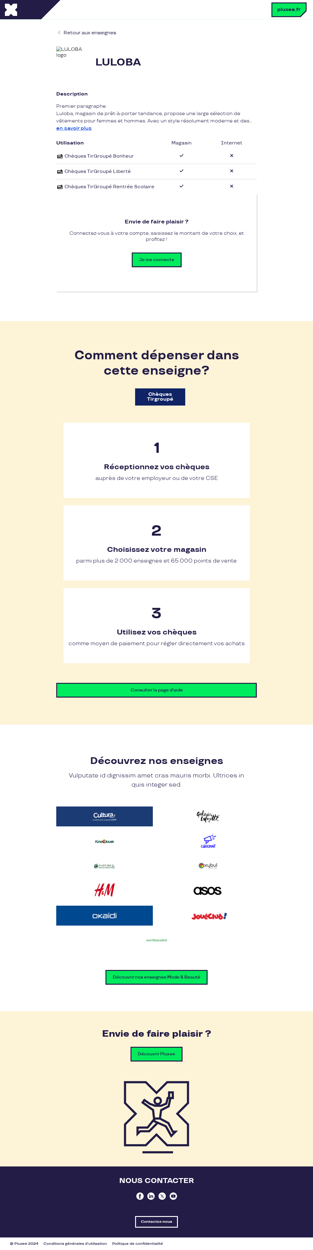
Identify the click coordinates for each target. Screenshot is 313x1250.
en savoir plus (74, 128)
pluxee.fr (289, 10)
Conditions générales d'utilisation (75, 1243)
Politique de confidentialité (137, 1243)
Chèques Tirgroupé (160, 396)
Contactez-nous (156, 1221)
